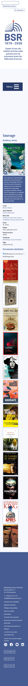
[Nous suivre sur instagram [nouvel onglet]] (5, 644)
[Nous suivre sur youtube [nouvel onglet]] (17, 644)
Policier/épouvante (8, 213)
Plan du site (8, 659)
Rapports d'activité (9, 605)
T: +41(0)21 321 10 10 (10, 596)
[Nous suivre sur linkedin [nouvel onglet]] (22, 644)
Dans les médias (9, 611)
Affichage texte (9, 256)
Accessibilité (9, 652)
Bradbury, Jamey (10, 140)
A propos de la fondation (11, 602)
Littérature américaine (10, 218)
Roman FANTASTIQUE (17, 220)
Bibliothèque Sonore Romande (12, 240)
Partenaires (7, 614)
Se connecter (19, 10)
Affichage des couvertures (14, 254)
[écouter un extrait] (5, 173)
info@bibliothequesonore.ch (12, 598)
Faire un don (8, 666)
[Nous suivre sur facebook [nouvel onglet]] (11, 644)
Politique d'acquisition (11, 608)
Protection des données (11, 617)
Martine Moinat (7, 208)
